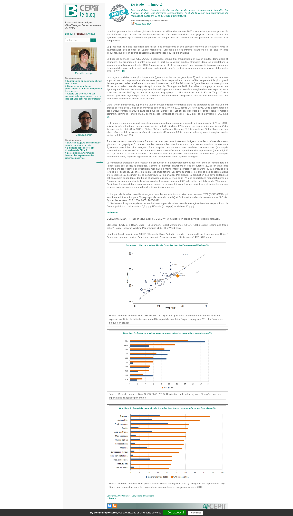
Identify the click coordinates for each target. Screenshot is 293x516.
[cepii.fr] (215, 507)
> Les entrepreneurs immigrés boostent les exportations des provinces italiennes (79, 155)
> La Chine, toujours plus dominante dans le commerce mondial (83, 144)
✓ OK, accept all (174, 512)
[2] (108, 116)
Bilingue (69, 33)
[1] (123, 71)
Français (81, 33)
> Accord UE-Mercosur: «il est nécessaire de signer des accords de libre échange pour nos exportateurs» (83, 96)
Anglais (91, 33)
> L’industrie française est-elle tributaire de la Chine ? (79, 149)
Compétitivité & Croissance (143, 496)
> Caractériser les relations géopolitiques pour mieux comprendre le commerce (83, 88)
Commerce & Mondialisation (118, 496)
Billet (136, 24)
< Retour (111, 498)
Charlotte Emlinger (142, 21)
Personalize (195, 512)
